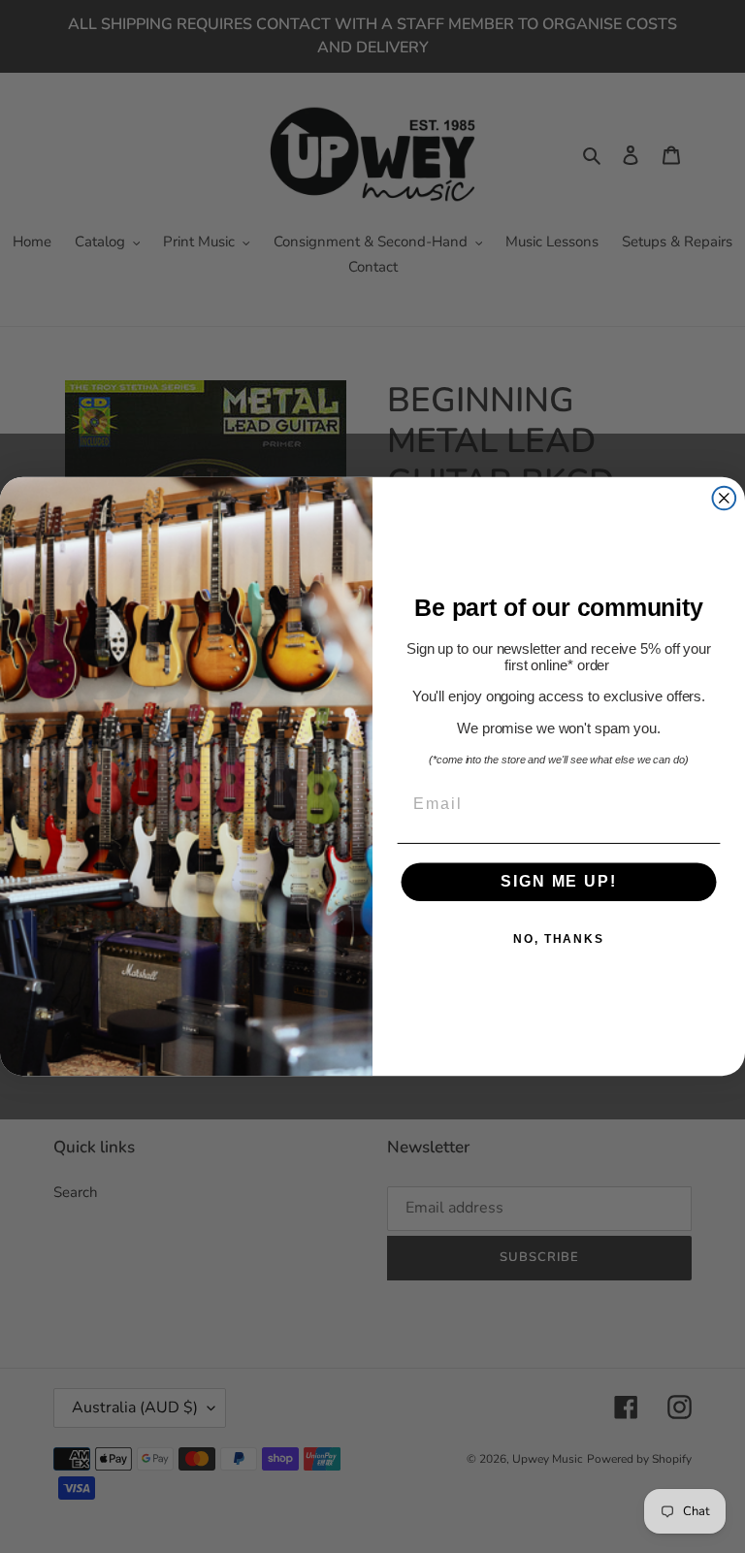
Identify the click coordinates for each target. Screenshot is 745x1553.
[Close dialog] (724, 498)
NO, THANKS (558, 940)
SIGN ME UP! (558, 882)
